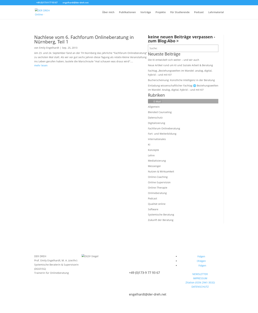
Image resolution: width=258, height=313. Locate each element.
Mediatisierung (157, 160)
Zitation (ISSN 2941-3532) (200, 282)
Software (153, 209)
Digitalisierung (156, 123)
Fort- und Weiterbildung (162, 133)
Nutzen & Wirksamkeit (161, 171)
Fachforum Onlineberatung (164, 128)
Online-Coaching (158, 177)
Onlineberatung (157, 193)
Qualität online (157, 204)
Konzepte (153, 150)
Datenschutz (155, 117)
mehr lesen (41, 65)
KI (149, 144)
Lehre (151, 155)
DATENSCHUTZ (200, 286)
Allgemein (154, 106)
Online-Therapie (157, 187)
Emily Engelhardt (49, 47)
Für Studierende (180, 12)
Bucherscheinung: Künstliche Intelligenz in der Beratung (181, 80)
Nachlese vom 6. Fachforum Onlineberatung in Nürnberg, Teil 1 (84, 39)
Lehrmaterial (216, 12)
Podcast (199, 12)
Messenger (154, 166)
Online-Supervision (159, 182)
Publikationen (127, 12)
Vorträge (145, 12)
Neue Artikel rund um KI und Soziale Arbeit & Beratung (180, 65)
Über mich (108, 12)
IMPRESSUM (200, 278)
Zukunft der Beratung (160, 220)
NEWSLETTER (200, 274)
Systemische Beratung (161, 214)
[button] (155, 101)
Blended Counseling (160, 112)
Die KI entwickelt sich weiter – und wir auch (173, 59)
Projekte (161, 12)
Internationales (157, 139)
